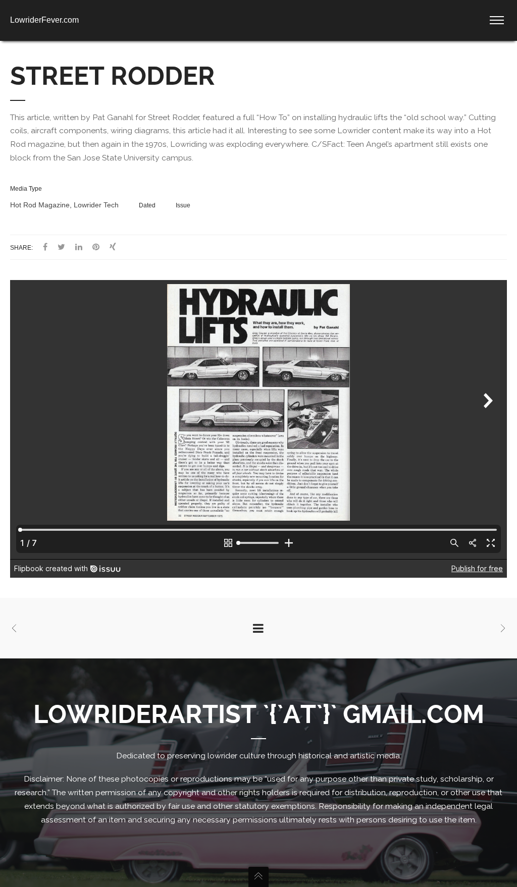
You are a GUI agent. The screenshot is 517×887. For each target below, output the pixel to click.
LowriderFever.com (44, 20)
